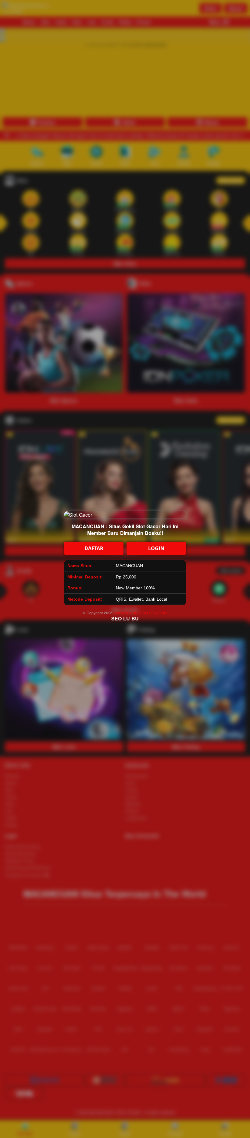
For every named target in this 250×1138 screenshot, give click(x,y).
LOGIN (156, 548)
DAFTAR (93, 548)
